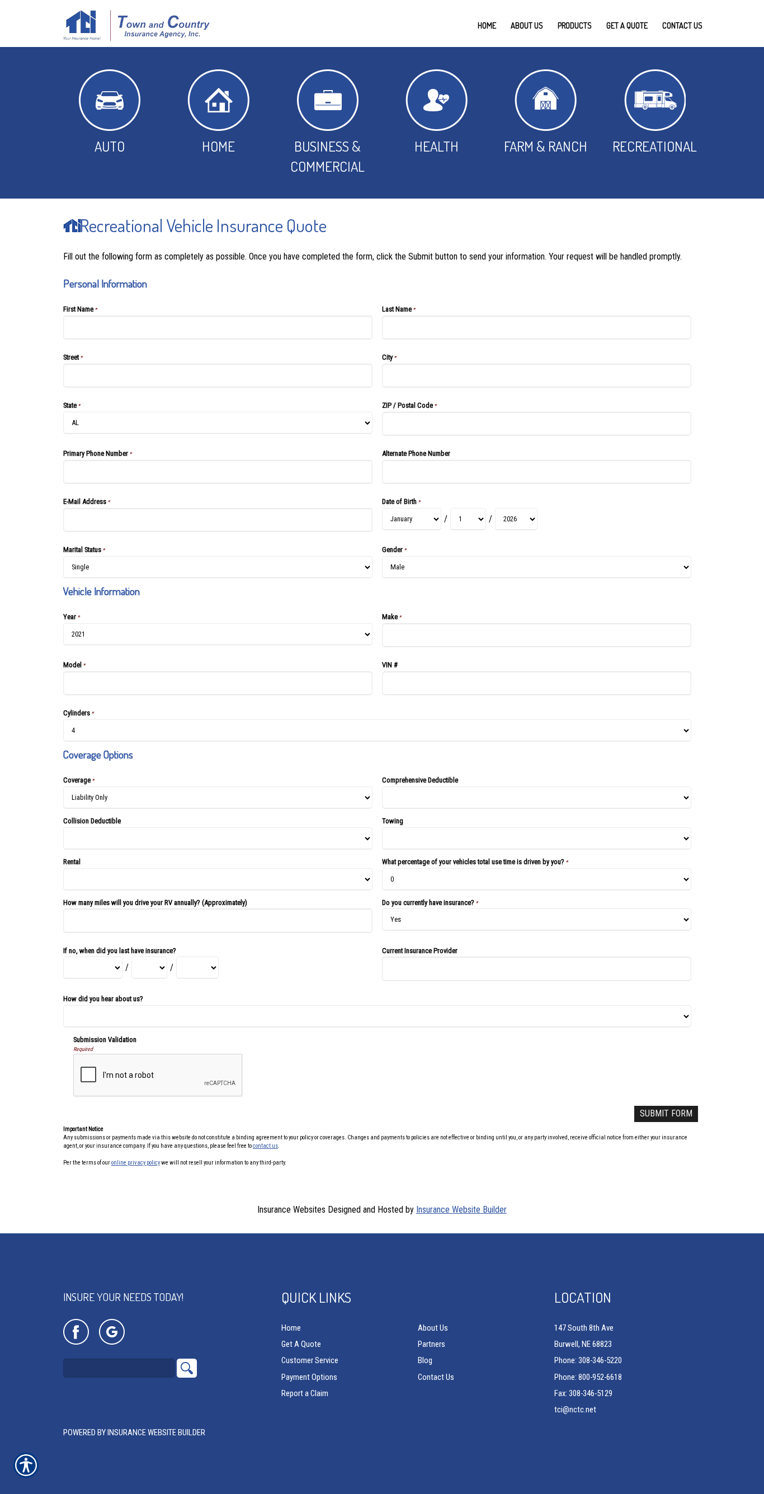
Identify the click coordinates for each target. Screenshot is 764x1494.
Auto (110, 146)
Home (218, 146)
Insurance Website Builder (461, 1209)
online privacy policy (135, 1162)
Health (436, 146)
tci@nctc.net (575, 1410)
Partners (431, 1344)
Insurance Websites (291, 1209)
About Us (433, 1328)
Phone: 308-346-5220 (588, 1360)
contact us (265, 1145)
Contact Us (436, 1377)
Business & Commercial (327, 156)
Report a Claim (304, 1393)
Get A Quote (301, 1344)
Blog (425, 1360)
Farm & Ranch (545, 146)
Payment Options (309, 1377)
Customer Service (309, 1360)
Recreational (654, 146)
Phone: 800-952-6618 (588, 1377)
